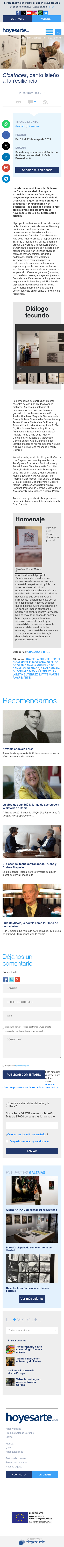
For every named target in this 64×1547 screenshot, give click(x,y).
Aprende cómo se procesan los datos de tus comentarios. (30, 1086)
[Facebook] (5, 979)
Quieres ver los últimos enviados (27, 1134)
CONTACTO (17, 18)
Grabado (20, 126)
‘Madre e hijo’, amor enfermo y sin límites (28, 1360)
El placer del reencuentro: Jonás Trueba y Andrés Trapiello (29, 865)
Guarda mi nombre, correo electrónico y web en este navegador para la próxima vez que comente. (28, 1029)
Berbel (56, 659)
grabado (33, 668)
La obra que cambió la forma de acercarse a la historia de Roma (31, 806)
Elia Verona (37, 662)
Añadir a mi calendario (37, 170)
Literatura (33, 126)
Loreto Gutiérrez (25, 674)
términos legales (22, 1066)
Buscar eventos (17, 1340)
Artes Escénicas (14, 1451)
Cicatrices (20, 662)
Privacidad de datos (16, 1462)
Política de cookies (16, 1458)
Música (9, 1443)
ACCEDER (46, 18)
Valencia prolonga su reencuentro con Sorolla (28, 1382)
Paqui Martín (22, 677)
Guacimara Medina (26, 671)
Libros (45, 652)
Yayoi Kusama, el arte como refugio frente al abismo (29, 1349)
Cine (8, 1447)
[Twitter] (11, 979)
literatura (48, 671)
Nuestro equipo (14, 1466)
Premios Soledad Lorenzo (20, 1432)
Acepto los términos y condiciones (29, 1141)
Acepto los (17, 1066)
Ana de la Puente (37, 659)
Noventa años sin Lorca (18, 749)
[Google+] (17, 979)
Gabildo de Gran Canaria (35, 664)
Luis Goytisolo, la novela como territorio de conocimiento (30, 924)
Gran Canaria (50, 668)
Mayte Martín (49, 674)
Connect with (10, 972)
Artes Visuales (13, 1428)
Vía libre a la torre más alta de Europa (21, 1371)
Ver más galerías (32, 1298)
